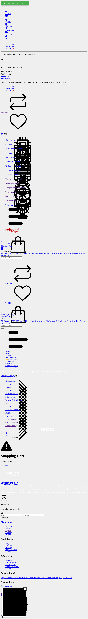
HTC (13, 578)
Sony (61, 578)
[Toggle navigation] (5, 134)
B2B (13, 253)
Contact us (9, 569)
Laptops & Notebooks (58, 253)
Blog (7, 544)
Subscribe (5, 517)
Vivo (65, 578)
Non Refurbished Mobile (40, 253)
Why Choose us (11, 550)
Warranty (9, 548)
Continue (4, 465)
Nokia (49, 578)
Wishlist (8, 535)
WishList (4, 132)
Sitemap (8, 552)
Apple (3, 578)
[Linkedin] (5, 484)
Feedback (9, 546)
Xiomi (69, 578)
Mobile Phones (25, 253)
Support (8, 531)
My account (6, 522)
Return (8, 529)
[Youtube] (11, 484)
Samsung (55, 578)
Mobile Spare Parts (73, 253)
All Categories (6, 251)
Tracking (9, 533)
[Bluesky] (2, 484)
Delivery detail (11, 563)
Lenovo (31, 578)
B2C (17, 253)
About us (9, 561)
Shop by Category (8, 376)
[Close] (2, 8)
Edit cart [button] (6, 76)
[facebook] (14, 484)
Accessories (5, 255)
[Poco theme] (14, 479)
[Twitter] (8, 484)
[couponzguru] (44, 586)
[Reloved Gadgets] (14, 233)
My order (9, 527)
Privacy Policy (11, 565)
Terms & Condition (12, 567)
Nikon (44, 578)
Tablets (82, 253)
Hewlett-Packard (21, 578)
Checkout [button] (6, 78)
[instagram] (17, 484)
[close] (2, 615)
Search (4, 262)
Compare (4, 112)
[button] (18, 224)
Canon (8, 578)
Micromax (38, 578)
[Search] (2, 329)
